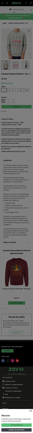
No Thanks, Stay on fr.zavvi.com (16, 430)
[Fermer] (31, 410)
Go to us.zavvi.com (16, 425)
